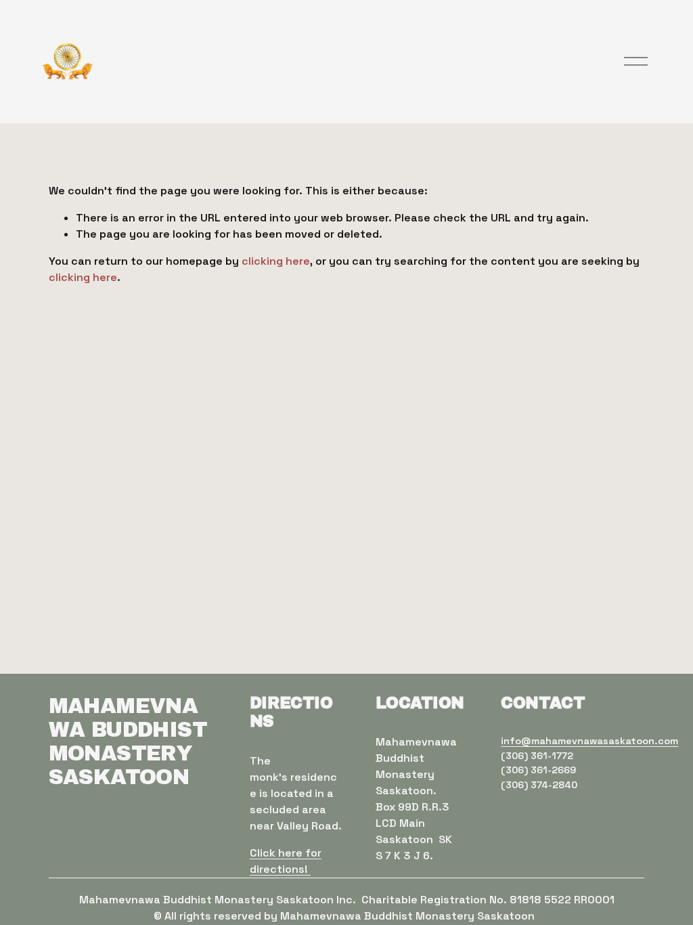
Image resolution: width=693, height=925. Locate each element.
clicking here (276, 261)
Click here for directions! (285, 861)
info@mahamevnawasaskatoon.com (589, 741)
